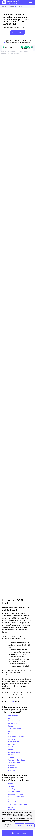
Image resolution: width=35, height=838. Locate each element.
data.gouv (11, 701)
